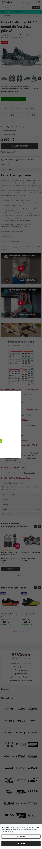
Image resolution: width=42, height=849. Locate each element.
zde (13, 832)
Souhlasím (21, 843)
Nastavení (21, 836)
